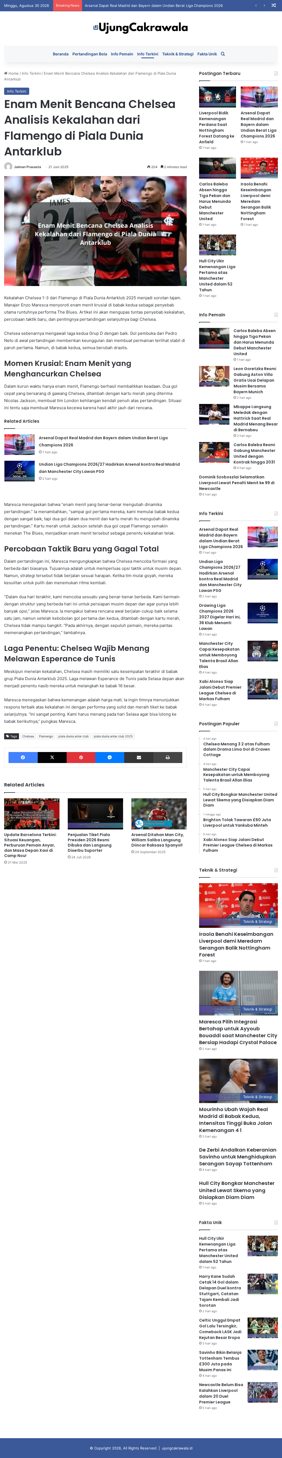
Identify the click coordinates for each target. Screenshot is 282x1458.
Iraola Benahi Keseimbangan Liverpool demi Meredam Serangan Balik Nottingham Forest (256, 201)
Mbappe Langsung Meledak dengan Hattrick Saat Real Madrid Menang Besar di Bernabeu (256, 418)
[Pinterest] (81, 757)
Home (13, 73)
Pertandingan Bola (89, 54)
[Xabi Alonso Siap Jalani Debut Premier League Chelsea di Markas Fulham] (263, 689)
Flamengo (46, 736)
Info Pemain (122, 54)
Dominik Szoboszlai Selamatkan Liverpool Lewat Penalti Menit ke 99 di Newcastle (237, 482)
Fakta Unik (207, 54)
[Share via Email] (138, 757)
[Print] (167, 757)
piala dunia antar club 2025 (113, 736)
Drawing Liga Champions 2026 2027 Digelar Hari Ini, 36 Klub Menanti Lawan (220, 617)
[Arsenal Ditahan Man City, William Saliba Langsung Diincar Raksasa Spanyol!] (159, 813)
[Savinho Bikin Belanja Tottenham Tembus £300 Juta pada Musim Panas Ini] (263, 1360)
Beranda (61, 54)
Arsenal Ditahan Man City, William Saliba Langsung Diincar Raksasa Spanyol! (157, 840)
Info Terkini (147, 54)
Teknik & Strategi (178, 54)
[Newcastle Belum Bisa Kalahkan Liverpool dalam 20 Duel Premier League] (263, 1392)
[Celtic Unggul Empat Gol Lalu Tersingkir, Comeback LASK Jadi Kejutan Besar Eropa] (263, 1327)
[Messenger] (109, 757)
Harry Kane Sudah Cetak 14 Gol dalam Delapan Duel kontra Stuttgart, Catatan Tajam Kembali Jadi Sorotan (220, 1291)
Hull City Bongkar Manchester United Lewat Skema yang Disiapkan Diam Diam (237, 1190)
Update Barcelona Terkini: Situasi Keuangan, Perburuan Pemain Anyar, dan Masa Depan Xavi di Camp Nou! (30, 845)
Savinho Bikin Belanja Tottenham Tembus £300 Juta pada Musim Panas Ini (220, 1361)
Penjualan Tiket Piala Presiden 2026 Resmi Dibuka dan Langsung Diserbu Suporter (90, 842)
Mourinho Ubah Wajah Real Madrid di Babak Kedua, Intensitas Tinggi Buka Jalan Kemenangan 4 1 (235, 1120)
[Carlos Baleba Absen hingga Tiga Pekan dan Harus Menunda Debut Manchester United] (217, 168)
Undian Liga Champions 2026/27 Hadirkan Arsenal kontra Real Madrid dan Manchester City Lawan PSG (220, 576)
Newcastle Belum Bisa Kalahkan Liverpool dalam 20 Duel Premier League (221, 1393)
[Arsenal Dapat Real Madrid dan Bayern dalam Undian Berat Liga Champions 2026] (19, 444)
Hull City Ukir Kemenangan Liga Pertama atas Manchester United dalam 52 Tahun (217, 275)
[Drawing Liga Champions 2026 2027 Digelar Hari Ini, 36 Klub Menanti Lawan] (263, 613)
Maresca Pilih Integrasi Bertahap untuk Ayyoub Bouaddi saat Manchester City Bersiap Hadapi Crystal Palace (238, 1032)
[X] (52, 757)
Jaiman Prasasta (27, 167)
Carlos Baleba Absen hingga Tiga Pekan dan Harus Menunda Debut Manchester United (215, 201)
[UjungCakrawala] (141, 28)
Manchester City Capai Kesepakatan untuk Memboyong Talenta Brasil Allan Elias (219, 655)
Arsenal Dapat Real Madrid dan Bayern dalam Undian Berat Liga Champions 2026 (258, 124)
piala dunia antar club (73, 736)
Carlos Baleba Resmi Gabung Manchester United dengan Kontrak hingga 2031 (254, 453)
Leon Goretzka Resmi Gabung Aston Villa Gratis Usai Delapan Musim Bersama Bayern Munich (255, 380)
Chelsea (28, 736)
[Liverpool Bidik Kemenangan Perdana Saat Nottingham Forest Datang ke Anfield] (217, 97)
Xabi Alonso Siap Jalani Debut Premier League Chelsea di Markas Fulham (220, 690)
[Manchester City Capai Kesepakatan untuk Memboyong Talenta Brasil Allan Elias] (263, 651)
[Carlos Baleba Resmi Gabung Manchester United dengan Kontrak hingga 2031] (214, 452)
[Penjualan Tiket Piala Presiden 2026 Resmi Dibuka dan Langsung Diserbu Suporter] (95, 813)
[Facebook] (23, 757)
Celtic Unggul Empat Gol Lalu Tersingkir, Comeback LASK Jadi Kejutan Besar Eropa (220, 1328)
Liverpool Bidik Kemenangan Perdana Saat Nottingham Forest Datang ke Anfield (216, 127)
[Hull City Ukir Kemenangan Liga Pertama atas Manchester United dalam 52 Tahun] (217, 245)
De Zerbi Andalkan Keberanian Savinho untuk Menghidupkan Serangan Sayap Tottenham (237, 1156)
